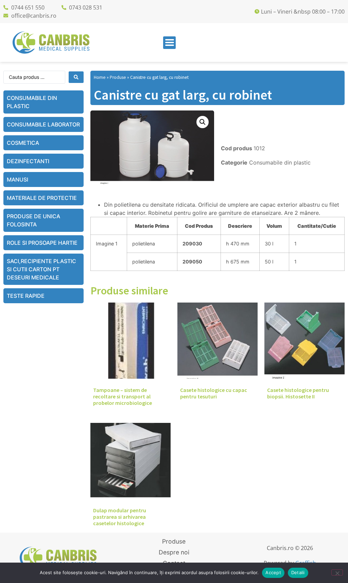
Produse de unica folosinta (33, 220)
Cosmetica (23, 142)
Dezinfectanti (28, 161)
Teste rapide (26, 295)
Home (100, 77)
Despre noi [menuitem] (174, 552)
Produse (118, 77)
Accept (273, 572)
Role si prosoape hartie (42, 242)
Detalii (298, 572)
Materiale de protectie (42, 197)
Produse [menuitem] (174, 541)
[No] (337, 572)
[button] (169, 42)
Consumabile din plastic (32, 102)
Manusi (17, 179)
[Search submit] (76, 77)
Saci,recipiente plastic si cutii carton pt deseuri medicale (41, 269)
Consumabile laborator (43, 124)
